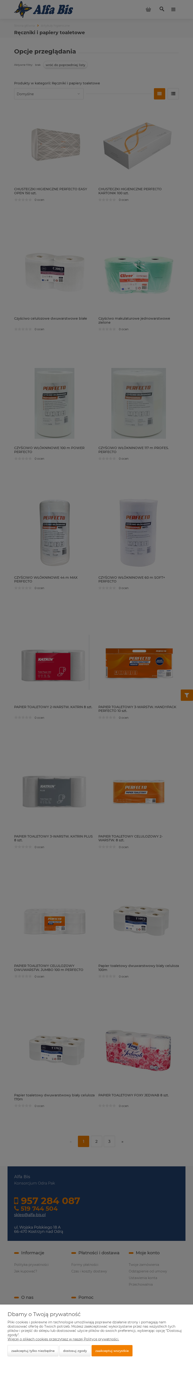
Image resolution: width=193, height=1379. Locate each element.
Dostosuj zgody (75, 1351)
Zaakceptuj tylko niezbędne (33, 1351)
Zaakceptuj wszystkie (112, 1351)
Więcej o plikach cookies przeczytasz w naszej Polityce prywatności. (63, 1339)
